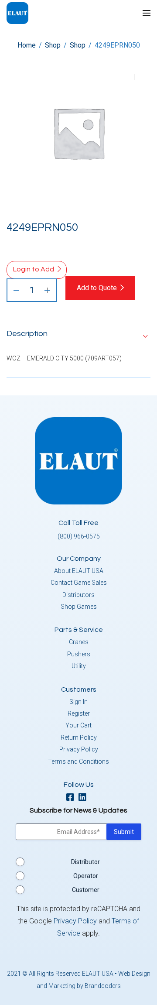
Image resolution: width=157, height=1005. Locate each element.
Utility (79, 665)
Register (79, 713)
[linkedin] (84, 798)
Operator (85, 875)
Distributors (78, 594)
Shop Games (79, 606)
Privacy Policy (78, 749)
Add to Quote (97, 288)
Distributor (85, 861)
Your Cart (78, 725)
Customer (85, 889)
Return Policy (79, 737)
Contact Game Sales (79, 582)
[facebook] (72, 798)
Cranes (79, 641)
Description (27, 333)
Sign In (78, 701)
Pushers (78, 654)
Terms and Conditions (78, 761)
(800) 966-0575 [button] (79, 536)
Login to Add (33, 269)
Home (26, 45)
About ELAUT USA (78, 570)
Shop (53, 45)
